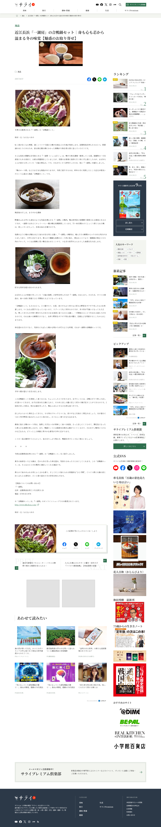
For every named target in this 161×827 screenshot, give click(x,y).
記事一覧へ (137, 335)
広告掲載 (129, 809)
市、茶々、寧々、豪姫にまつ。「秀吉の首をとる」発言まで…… (137, 169)
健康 (87, 10)
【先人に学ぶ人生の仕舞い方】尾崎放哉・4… (137, 324)
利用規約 (129, 812)
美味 (24, 10)
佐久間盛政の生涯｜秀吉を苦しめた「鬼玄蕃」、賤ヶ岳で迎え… (137, 125)
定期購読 (128, 229)
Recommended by (92, 701)
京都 (119, 259)
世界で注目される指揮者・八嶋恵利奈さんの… (137, 289)
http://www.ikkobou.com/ (25, 505)
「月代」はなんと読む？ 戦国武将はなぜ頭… (137, 301)
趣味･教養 (66, 10)
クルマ (130, 249)
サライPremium (106, 807)
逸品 (23, 16)
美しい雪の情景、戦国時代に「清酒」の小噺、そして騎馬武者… (137, 140)
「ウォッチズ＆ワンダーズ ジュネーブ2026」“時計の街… (137, 96)
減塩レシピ (121, 252)
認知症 (138, 252)
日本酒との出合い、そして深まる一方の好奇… (137, 313)
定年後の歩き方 (123, 256)
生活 (107, 10)
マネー (130, 252)
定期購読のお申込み (132, 805)
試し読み (128, 222)
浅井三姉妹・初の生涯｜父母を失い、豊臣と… (137, 278)
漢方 (125, 259)
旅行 (44, 10)
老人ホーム (134, 256)
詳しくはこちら (130, 446)
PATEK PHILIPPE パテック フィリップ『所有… (137, 81)
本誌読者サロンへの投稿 (134, 802)
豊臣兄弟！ (121, 249)
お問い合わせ (130, 815)
